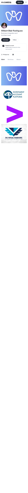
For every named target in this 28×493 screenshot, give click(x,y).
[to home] (6, 2)
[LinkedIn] (13, 54)
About (19, 59)
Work (3, 59)
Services (11, 59)
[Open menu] (26, 2)
